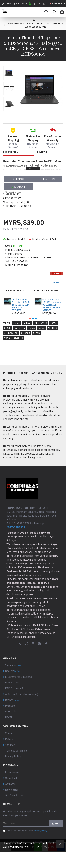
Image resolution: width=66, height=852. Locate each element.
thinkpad (27, 323)
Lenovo (41, 328)
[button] (30, 318)
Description (10, 152)
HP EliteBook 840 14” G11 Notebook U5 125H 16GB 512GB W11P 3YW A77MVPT (51, 305)
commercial (19, 328)
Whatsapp (19, 186)
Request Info (49, 179)
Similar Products (14, 290)
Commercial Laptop (13, 338)
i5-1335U (25, 333)
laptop (32, 328)
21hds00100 (40, 323)
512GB (36, 333)
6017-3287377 (15, 527)
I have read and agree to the (26, 830)
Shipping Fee (20, 179)
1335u (53, 323)
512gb (7, 328)
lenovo (16, 323)
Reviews (42, 152)
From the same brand (45, 290)
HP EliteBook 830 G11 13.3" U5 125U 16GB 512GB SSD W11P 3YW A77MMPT (21, 305)
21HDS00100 (10, 333)
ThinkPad (52, 328)
